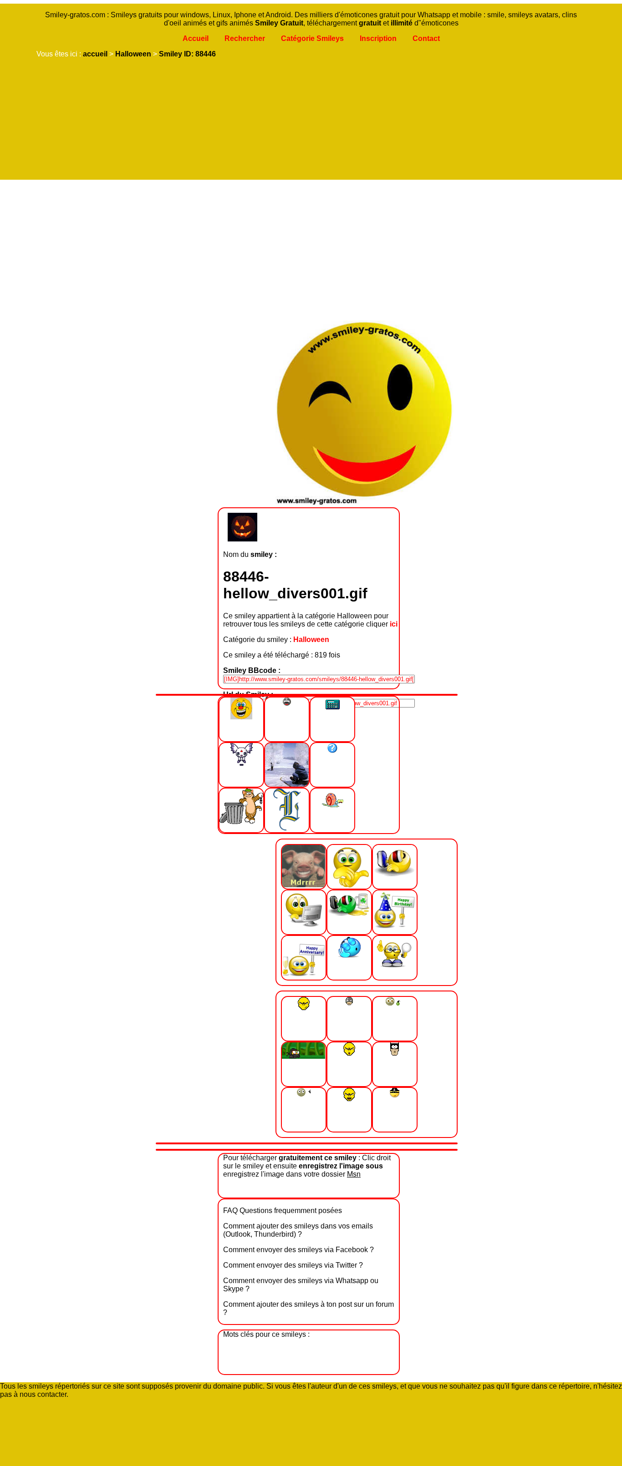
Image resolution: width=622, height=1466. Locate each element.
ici (394, 624)
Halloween (133, 54)
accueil (95, 54)
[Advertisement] (309, 248)
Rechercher (244, 38)
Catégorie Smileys (312, 38)
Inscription (378, 38)
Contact (426, 38)
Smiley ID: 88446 (187, 54)
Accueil (196, 38)
